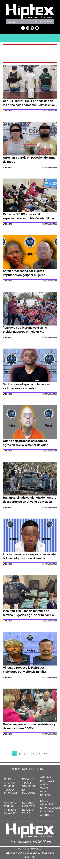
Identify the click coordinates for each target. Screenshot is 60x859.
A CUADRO (10, 802)
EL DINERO (46, 811)
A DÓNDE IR (47, 804)
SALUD (44, 801)
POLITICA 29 (47, 781)
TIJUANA (9, 790)
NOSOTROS (29, 857)
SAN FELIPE (29, 786)
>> (45, 753)
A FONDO (45, 777)
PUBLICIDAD (48, 853)
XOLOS (26, 813)
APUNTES (46, 815)
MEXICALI (9, 786)
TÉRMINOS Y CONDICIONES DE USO (22, 853)
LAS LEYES (28, 806)
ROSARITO (28, 779)
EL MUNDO (28, 802)
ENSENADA (10, 793)
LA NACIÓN (10, 813)
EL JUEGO (27, 809)
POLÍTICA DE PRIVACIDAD (29, 849)
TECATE (26, 782)
